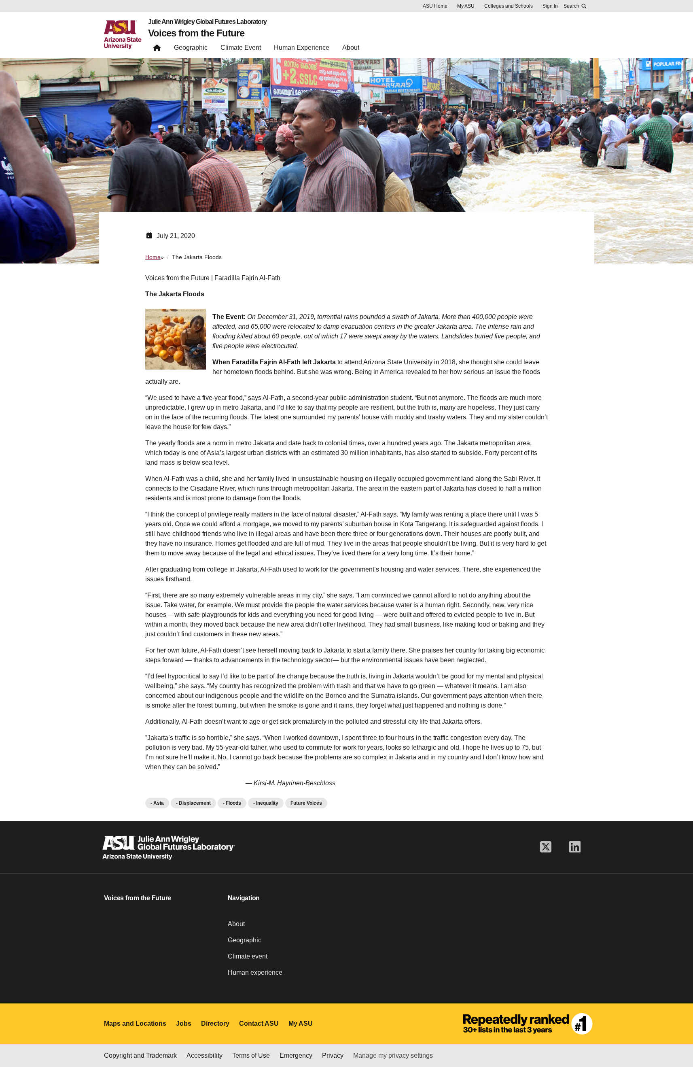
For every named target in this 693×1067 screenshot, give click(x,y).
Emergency (296, 1055)
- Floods (232, 803)
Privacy (332, 1055)
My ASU (466, 6)
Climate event (247, 956)
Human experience (255, 972)
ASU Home (435, 6)
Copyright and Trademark (140, 1055)
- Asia (157, 803)
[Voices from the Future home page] (157, 49)
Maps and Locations (135, 1023)
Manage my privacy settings (393, 1055)
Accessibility (204, 1055)
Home (153, 257)
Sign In (550, 6)
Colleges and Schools (508, 6)
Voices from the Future (196, 33)
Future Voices (306, 803)
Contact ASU (259, 1023)
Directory (215, 1023)
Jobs (183, 1023)
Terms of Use (251, 1055)
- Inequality (265, 803)
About (236, 923)
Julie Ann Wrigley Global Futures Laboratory (207, 22)
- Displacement (193, 803)
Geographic (244, 940)
